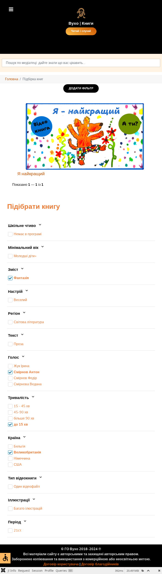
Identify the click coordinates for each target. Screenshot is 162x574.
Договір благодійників (100, 564)
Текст (13, 336)
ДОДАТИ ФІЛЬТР (81, 88)
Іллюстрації (19, 500)
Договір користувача (61, 564)
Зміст (13, 270)
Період (15, 522)
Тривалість (19, 398)
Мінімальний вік (23, 248)
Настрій (16, 292)
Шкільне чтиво (22, 226)
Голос (14, 358)
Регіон (14, 314)
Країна (14, 438)
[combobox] (81, 63)
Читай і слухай (81, 31)
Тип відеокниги (23, 478)
